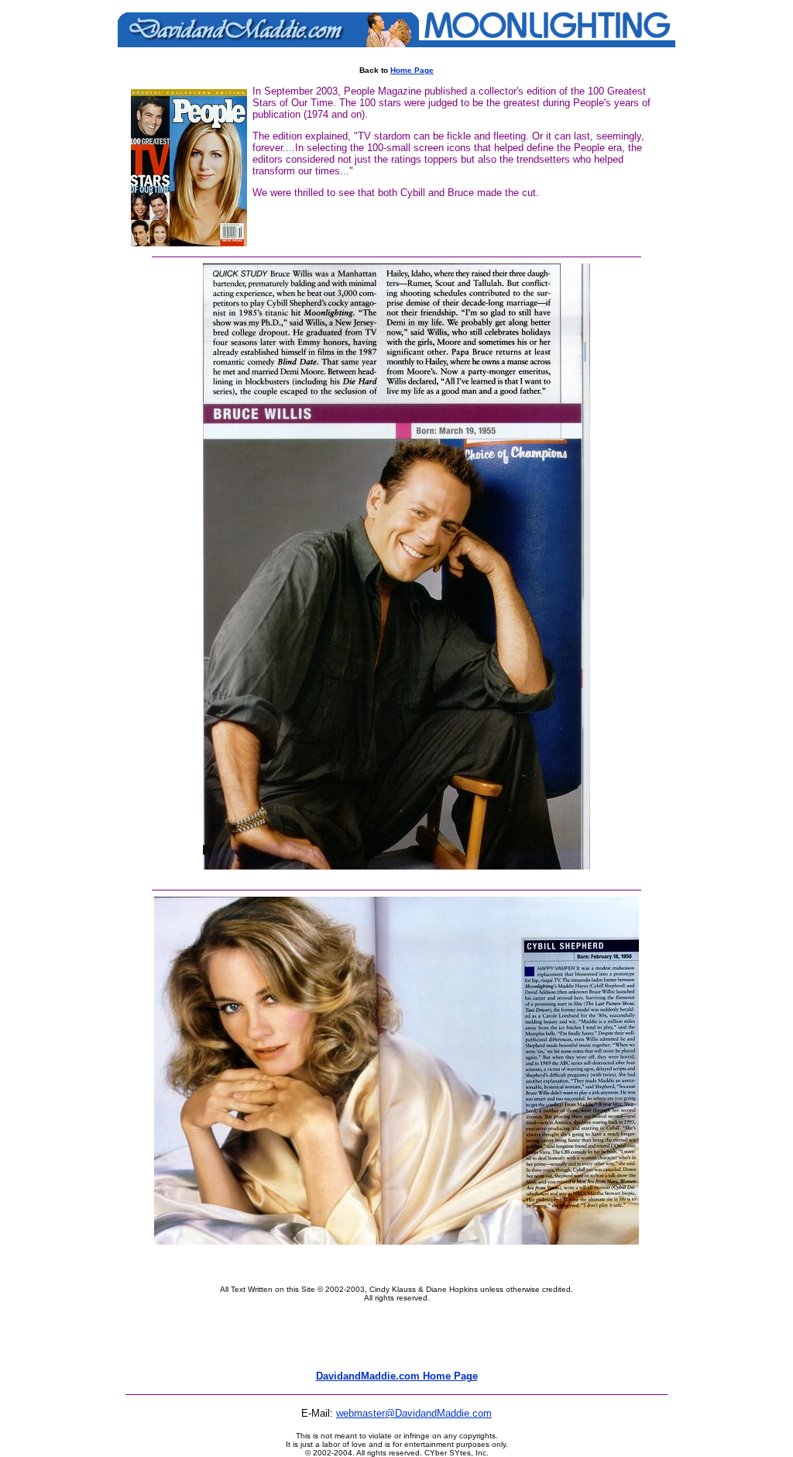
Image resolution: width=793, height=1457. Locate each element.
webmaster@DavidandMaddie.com (414, 1413)
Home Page (412, 70)
